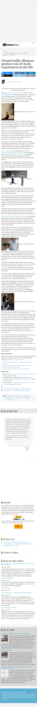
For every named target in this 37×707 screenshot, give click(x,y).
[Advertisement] (18, 21)
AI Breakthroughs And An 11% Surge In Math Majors (17, 544)
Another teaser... (6, 588)
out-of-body (15, 398)
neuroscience (10, 396)
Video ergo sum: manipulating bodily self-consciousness (18, 378)
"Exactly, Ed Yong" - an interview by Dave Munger (16, 593)
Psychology (26, 396)
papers (23, 100)
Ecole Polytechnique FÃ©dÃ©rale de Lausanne (15, 151)
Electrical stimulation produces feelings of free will (17, 365)
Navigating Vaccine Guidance (11, 545)
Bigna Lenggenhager (7, 151)
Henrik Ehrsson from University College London (14, 216)
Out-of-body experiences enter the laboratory (22, 374)
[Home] (11, 45)
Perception (18, 396)
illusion (8, 398)
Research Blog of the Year (9, 607)
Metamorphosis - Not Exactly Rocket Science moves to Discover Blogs (17, 564)
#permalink (26, 447)
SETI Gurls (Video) (6, 650)
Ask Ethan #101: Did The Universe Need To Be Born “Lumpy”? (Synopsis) (16, 667)
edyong (5, 51)
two (20, 100)
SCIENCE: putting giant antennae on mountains (15, 633)
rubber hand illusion (18, 154)
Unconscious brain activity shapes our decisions (16, 369)
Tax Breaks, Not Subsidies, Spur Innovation (15, 542)
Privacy (28, 692)
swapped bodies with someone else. (15, 359)
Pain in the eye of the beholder (11, 367)
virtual (21, 398)
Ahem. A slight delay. (7, 578)
